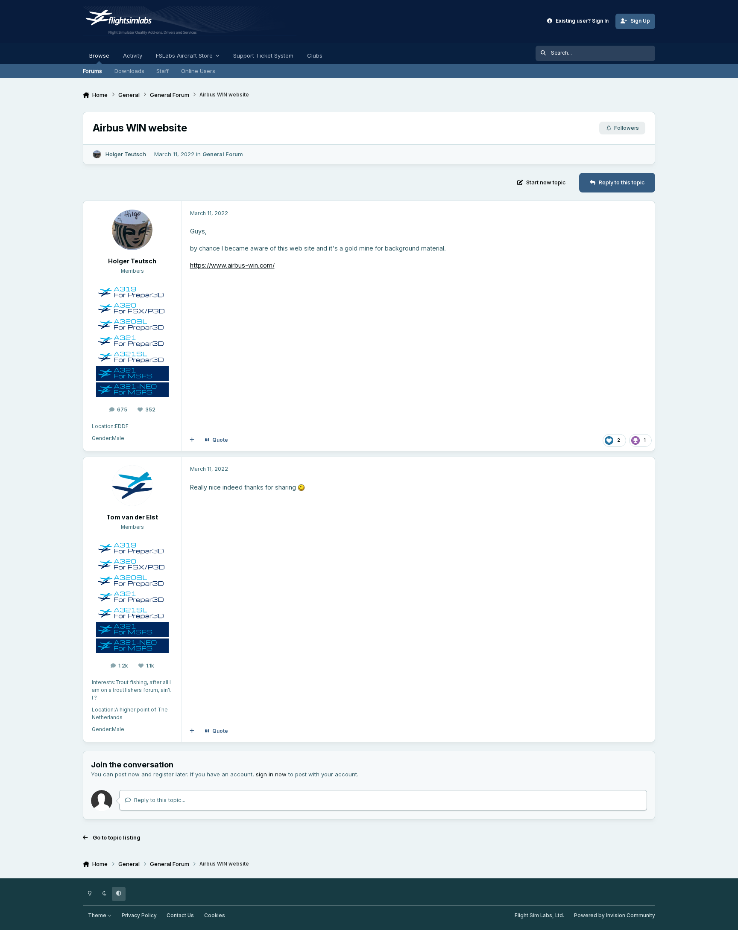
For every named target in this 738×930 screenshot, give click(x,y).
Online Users (198, 70)
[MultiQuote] (191, 440)
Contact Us (180, 915)
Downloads (129, 70)
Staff (162, 70)
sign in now (271, 774)
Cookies (214, 915)
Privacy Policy (139, 915)
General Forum (222, 154)
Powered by (614, 915)
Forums (92, 70)
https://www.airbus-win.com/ (232, 265)
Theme (98, 915)
